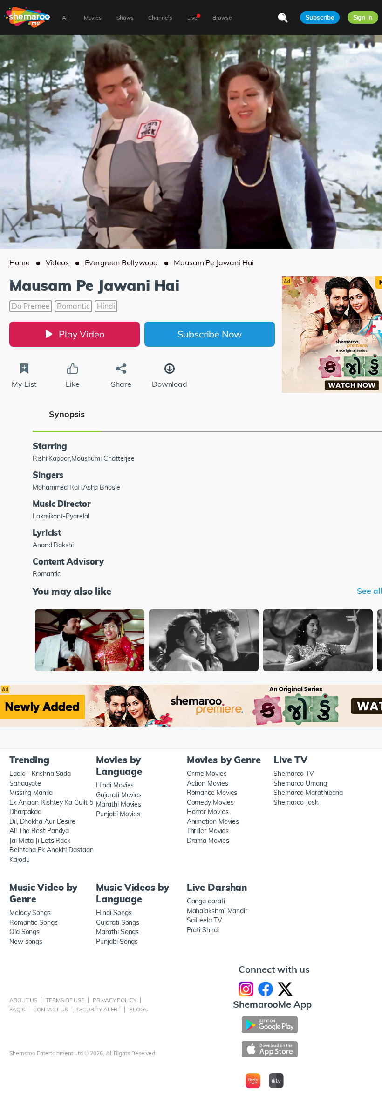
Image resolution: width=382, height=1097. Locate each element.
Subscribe (320, 17)
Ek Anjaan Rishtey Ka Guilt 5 (51, 802)
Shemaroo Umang (300, 783)
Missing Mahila (31, 792)
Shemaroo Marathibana (308, 792)
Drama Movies (208, 840)
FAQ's (17, 1009)
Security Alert (98, 1009)
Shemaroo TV (293, 773)
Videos (57, 262)
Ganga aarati (206, 901)
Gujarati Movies (119, 795)
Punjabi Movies (118, 814)
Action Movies (207, 783)
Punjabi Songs (117, 941)
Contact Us (50, 1009)
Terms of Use (65, 1000)
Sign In (363, 17)
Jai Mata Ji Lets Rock (39, 840)
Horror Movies (208, 812)
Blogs (138, 1009)
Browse (222, 17)
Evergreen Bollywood (121, 262)
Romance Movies (212, 792)
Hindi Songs (113, 913)
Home (19, 262)
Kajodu (19, 859)
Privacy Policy (114, 1000)
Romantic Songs (33, 922)
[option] (89, 641)
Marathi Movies (118, 804)
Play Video (81, 334)
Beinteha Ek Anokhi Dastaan (51, 850)
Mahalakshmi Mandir (217, 911)
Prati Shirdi (203, 930)
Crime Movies (207, 773)
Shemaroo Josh (296, 802)
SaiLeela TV (204, 920)
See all (369, 591)
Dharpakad (25, 812)
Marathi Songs (117, 932)
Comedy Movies (210, 802)
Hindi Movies (115, 785)
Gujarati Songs (117, 922)
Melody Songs (30, 913)
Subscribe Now (209, 334)
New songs (25, 941)
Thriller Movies (208, 831)
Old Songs (24, 932)
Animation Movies (213, 821)
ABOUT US (23, 1000)
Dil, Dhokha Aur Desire (42, 821)
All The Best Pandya (39, 831)
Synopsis (67, 414)
